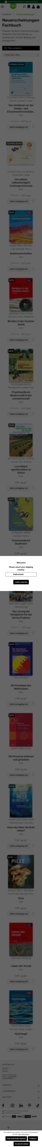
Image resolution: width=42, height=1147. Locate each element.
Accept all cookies (21, 1144)
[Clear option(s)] (31, 574)
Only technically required (16, 1138)
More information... (24, 1134)
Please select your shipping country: (21, 568)
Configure (33, 1138)
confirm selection (21, 582)
